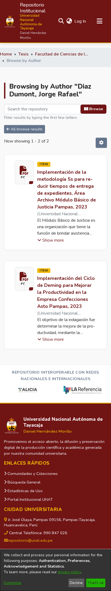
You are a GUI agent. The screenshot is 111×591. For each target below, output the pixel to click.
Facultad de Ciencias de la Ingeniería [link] (62, 54)
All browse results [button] (26, 129)
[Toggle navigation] (99, 21)
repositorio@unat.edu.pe (30, 540)
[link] (22, 172)
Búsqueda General (23, 482)
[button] (26, 21)
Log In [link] (80, 21)
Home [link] (6, 54)
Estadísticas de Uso (24, 490)
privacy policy (69, 572)
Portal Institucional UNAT (29, 499)
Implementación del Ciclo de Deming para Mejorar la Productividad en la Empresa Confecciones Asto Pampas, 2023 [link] (66, 292)
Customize (12, 582)
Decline (76, 582)
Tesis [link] (23, 54)
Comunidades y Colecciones (32, 473)
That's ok (96, 582)
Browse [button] (95, 109)
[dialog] (55, 570)
